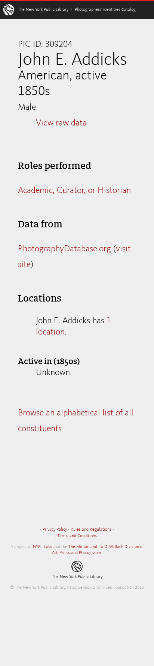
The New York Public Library (43, 9)
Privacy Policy (55, 529)
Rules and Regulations (91, 529)
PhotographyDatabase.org (64, 249)
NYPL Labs (42, 547)
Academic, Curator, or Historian (74, 190)
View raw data (61, 123)
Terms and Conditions (77, 536)
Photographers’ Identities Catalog (105, 9)
